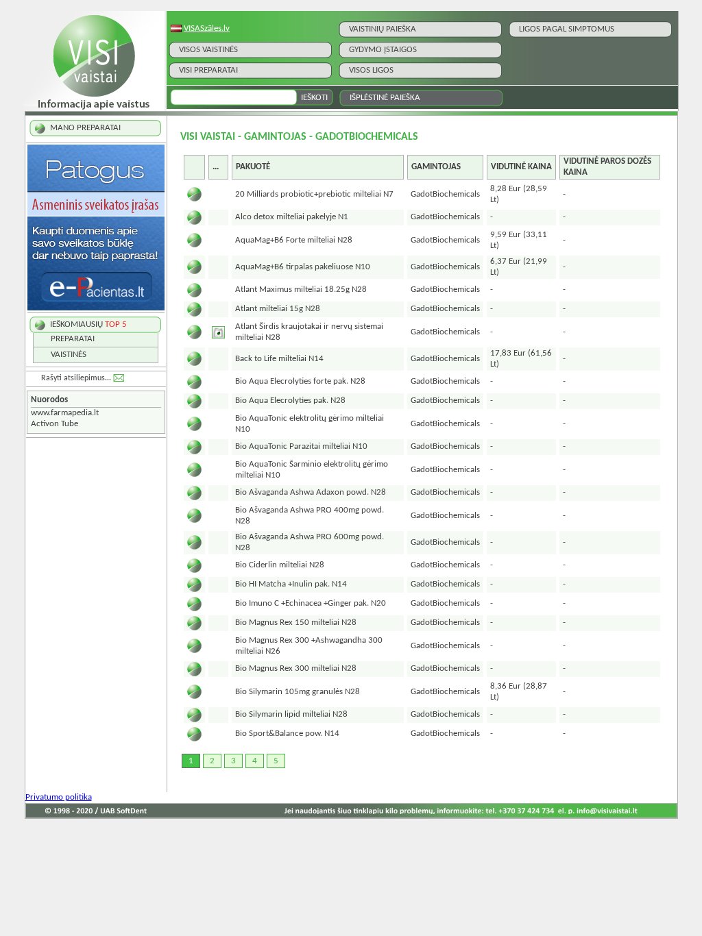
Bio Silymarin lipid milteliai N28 (291, 714)
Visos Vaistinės (208, 49)
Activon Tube (54, 423)
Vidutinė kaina (521, 166)
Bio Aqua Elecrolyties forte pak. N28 (300, 381)
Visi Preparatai (208, 70)
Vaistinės (68, 354)
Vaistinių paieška (382, 29)
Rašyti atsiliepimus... (76, 378)
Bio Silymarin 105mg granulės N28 (297, 691)
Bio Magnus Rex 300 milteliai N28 (295, 668)
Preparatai (73, 338)
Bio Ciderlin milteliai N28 (279, 565)
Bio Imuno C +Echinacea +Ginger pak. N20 (310, 603)
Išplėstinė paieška (385, 97)
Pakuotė (253, 166)
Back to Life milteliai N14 (279, 358)
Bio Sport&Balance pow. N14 (287, 733)
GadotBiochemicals (445, 194)
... (216, 166)
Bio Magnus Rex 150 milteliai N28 (295, 622)
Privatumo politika (58, 797)
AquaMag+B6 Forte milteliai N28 (293, 240)
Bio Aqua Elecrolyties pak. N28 (290, 400)
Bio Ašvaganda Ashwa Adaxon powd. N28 (310, 492)
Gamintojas (436, 166)
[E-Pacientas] (96, 308)
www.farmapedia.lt (65, 412)
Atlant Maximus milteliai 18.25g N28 (301, 289)
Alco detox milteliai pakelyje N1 (291, 216)
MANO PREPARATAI (85, 127)
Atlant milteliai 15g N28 (277, 308)
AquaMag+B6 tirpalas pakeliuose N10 (302, 266)
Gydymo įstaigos (383, 49)
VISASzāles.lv (207, 28)
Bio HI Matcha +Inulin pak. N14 (291, 584)
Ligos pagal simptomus (566, 29)
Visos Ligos (371, 70)
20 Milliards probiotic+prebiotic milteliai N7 (314, 194)
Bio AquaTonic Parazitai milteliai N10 (301, 446)
